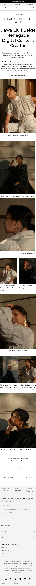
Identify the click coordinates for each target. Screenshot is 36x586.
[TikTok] (16, 579)
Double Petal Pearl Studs (19, 135)
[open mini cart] (34, 8)
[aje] (18, 8)
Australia (4, 547)
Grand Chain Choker (27, 196)
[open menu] (2, 8)
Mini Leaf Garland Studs (27, 254)
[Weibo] (30, 579)
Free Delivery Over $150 (18, 1)
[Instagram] (6, 579)
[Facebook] (11, 579)
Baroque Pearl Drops (10, 196)
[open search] (6, 8)
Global (3, 554)
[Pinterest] (20, 579)
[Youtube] (25, 579)
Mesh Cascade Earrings (19, 351)
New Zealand (5, 550)
